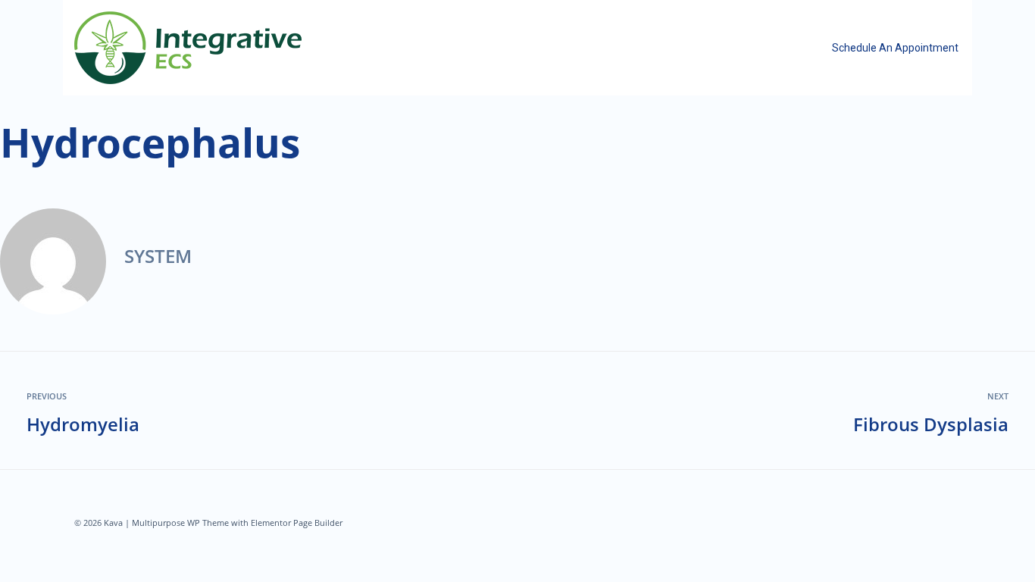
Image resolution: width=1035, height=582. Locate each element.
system (158, 255)
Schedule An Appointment (895, 48)
